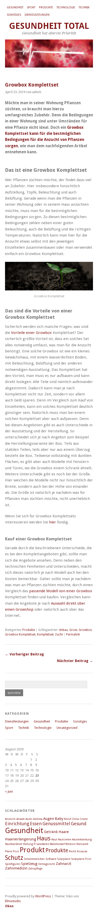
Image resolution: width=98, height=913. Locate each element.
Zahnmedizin (16, 868)
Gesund (78, 823)
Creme (84, 819)
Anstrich (10, 819)
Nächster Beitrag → (75, 661)
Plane (8, 851)
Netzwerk (82, 844)
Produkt (32, 850)
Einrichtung (17, 823)
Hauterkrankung (82, 839)
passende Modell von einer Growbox (60, 591)
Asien (28, 819)
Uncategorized (67, 728)
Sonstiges (14, 14)
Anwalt (20, 819)
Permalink (73, 634)
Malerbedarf (57, 844)
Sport (31, 7)
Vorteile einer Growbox (31, 332)
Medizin (70, 844)
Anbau (63, 630)
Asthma (37, 819)
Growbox (85, 630)
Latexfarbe (42, 844)
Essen (36, 823)
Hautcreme (64, 839)
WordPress (43, 896)
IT (35, 844)
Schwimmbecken (34, 859)
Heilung (28, 844)
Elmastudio (13, 901)
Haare (64, 832)
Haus (44, 838)
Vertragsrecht (46, 864)
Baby (59, 818)
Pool (16, 851)
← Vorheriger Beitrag (24, 654)
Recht (72, 851)
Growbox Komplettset (20, 634)
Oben (9, 906)
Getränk (51, 832)
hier (52, 522)
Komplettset (45, 634)
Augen (48, 818)
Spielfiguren (12, 864)
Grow (73, 630)
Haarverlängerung (20, 839)
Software (50, 859)
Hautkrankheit (13, 844)
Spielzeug (29, 863)
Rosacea (82, 851)
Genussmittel (56, 823)
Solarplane (63, 859)
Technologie (66, 7)
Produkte (46, 7)
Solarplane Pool (81, 859)
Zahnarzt (63, 863)
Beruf (67, 819)
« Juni (9, 791)
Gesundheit (15, 7)
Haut (54, 839)
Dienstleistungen (37, 14)
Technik (84, 7)
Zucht (59, 634)
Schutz (14, 857)
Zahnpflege (35, 868)
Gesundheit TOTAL (49, 26)
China (75, 819)
